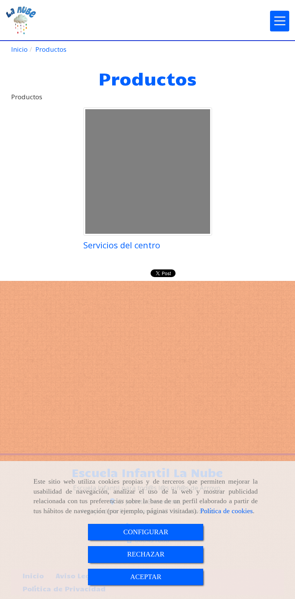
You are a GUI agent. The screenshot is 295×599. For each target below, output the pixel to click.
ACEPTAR (145, 577)
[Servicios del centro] (147, 171)
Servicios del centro (121, 245)
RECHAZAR (145, 554)
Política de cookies (226, 511)
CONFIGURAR (145, 532)
